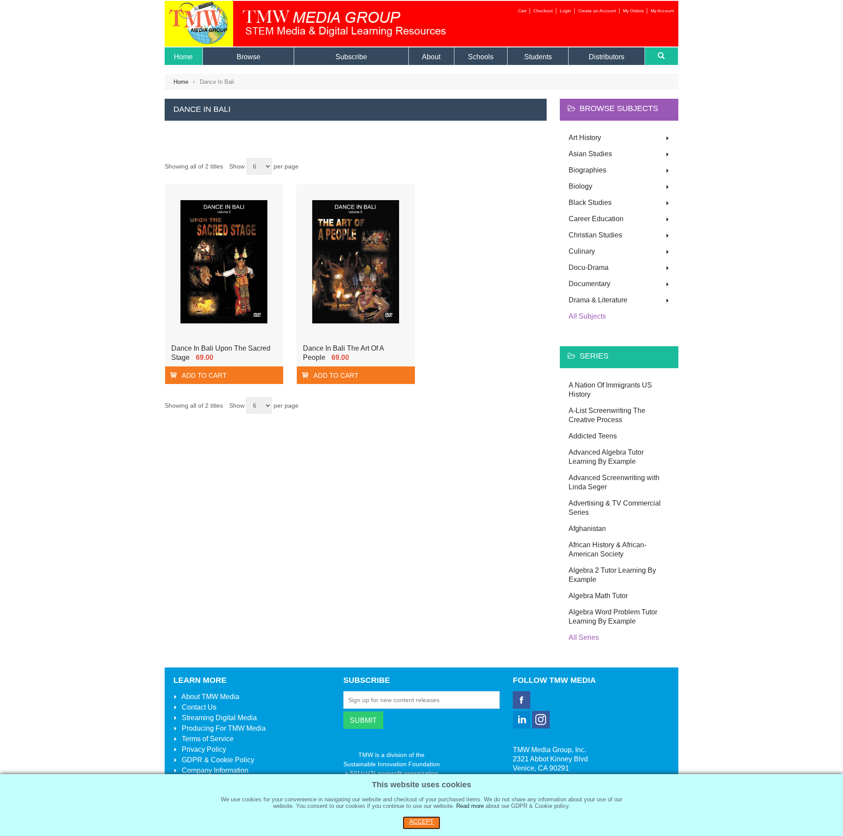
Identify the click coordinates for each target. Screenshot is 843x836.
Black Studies (590, 202)
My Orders (633, 10)
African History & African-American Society (607, 549)
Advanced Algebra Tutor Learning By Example (606, 456)
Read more (470, 806)
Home (180, 82)
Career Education (596, 218)
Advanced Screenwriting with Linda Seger (614, 482)
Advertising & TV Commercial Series (615, 507)
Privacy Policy (203, 749)
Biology (580, 186)
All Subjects (587, 316)
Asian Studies (590, 154)
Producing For (223, 728)
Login (565, 10)
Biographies (587, 170)
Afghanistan (587, 528)
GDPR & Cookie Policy (217, 760)
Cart (522, 10)
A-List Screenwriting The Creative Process (607, 415)
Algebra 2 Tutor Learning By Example (612, 575)
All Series (584, 637)
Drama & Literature (598, 300)
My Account (662, 10)
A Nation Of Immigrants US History (610, 389)
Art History (585, 137)
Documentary (589, 283)
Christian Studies (595, 235)
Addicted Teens (593, 436)
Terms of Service (207, 739)
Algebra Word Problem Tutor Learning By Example (613, 616)
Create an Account (597, 10)
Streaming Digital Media (218, 717)
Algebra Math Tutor (598, 595)
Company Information (214, 770)
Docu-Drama (589, 267)
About (209, 696)
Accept (421, 821)
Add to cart (204, 375)
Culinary (582, 251)
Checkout (543, 10)
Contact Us (198, 707)
